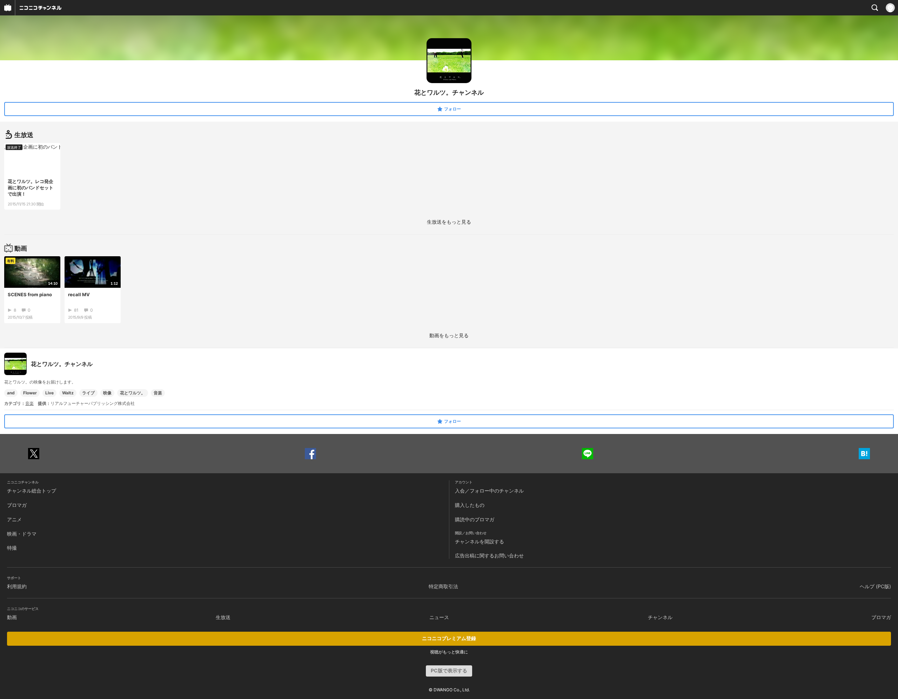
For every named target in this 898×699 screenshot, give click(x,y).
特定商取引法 (443, 586)
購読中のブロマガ (474, 519)
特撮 (12, 548)
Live (49, 392)
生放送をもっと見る (449, 222)
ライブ (88, 392)
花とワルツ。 (132, 392)
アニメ (14, 519)
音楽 (158, 392)
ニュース (439, 617)
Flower (30, 392)
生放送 (223, 617)
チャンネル (660, 617)
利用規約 (17, 586)
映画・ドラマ (21, 534)
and (11, 392)
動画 (12, 617)
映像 (107, 392)
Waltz (68, 392)
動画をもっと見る (449, 335)
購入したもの (469, 505)
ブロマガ (17, 505)
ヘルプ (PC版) (875, 586)
